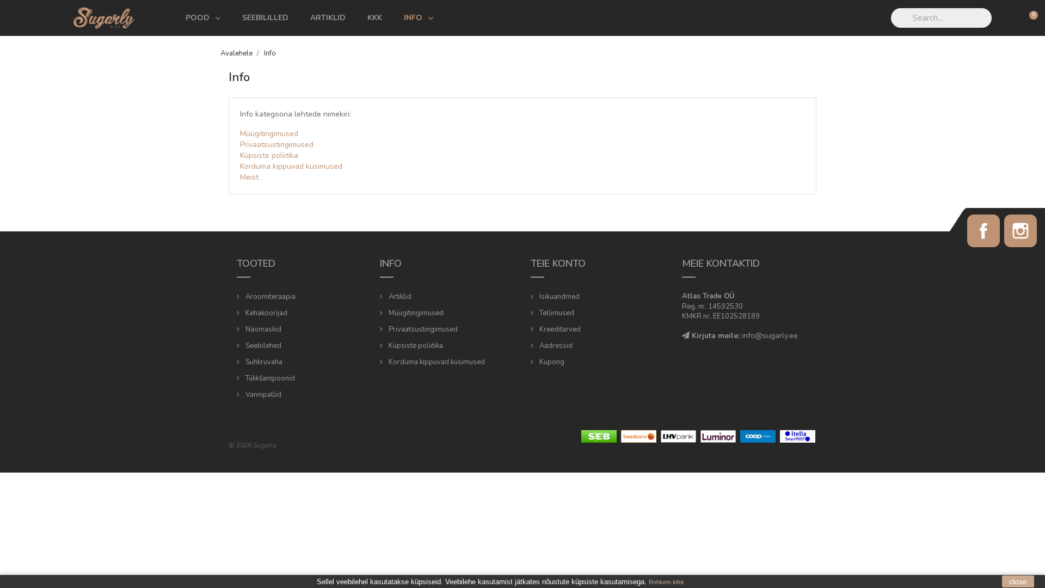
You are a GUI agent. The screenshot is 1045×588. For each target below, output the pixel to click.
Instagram (1020, 231)
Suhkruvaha (263, 362)
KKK (374, 18)
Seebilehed (262, 346)
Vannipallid (262, 395)
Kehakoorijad (265, 313)
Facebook (983, 231)
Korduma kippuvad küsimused (291, 166)
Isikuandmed (559, 297)
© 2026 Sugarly (252, 445)
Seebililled (265, 18)
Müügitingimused (269, 133)
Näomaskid (262, 329)
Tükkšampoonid (269, 378)
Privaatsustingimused (277, 144)
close (1018, 581)
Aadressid (555, 346)
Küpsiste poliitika (269, 155)
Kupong (551, 362)
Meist (249, 177)
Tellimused (556, 313)
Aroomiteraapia (270, 297)
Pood (198, 18)
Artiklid (328, 18)
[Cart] (1029, 17)
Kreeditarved (559, 329)
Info (413, 18)
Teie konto (558, 263)
